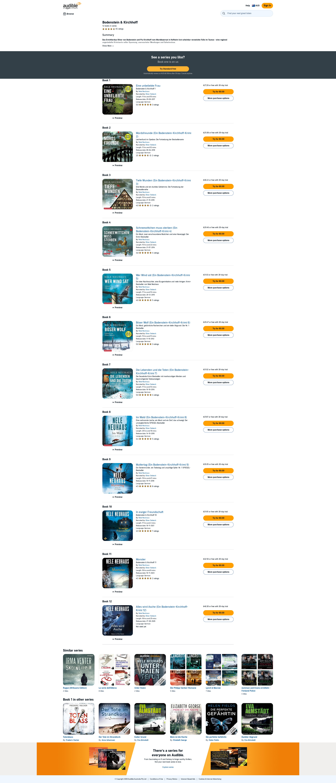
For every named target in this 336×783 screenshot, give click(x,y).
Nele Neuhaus (144, 91)
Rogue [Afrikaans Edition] (75, 688)
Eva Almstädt (142, 740)
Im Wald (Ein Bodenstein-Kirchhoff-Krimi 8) (161, 417)
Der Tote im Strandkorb (109, 737)
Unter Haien (140, 688)
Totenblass (68, 737)
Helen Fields (214, 740)
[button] (108, 46)
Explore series (168, 767)
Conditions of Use (156, 779)
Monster (141, 559)
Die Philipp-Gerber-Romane (183, 688)
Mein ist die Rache (178, 737)
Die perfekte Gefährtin (216, 737)
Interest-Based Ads (188, 779)
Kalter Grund (140, 737)
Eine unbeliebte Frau (148, 85)
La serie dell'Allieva (108, 688)
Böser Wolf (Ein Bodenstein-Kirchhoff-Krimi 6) (163, 322)
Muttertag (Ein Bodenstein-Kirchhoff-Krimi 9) (162, 464)
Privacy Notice (172, 779)
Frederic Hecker (72, 740)
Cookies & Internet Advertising (210, 779)
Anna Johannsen (108, 740)
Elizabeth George (180, 740)
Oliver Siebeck (151, 94)
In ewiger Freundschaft (149, 512)
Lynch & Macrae (213, 688)
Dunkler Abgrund (249, 737)
